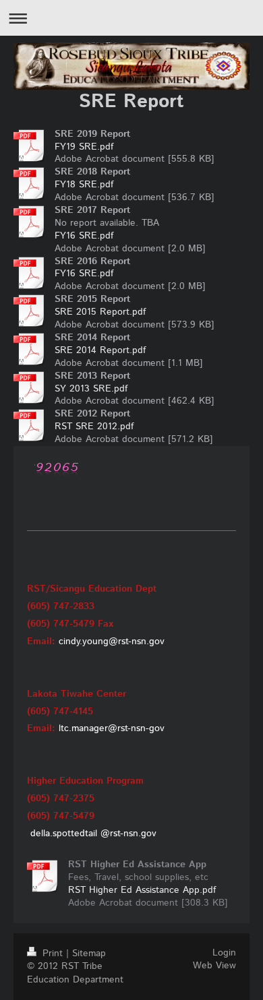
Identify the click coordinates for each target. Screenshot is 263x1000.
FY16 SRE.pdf (84, 236)
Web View (214, 965)
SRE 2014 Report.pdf (100, 350)
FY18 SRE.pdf (84, 184)
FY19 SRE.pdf (84, 147)
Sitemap (89, 953)
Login (224, 953)
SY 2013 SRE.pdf (91, 389)
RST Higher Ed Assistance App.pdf (142, 890)
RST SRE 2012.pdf (94, 426)
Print (52, 953)
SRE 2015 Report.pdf (100, 312)
